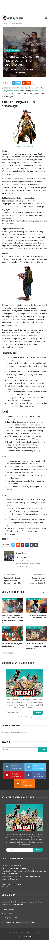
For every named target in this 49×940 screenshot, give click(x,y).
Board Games (9, 909)
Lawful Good (26, 539)
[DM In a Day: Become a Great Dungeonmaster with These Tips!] (36, 633)
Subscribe (38, 713)
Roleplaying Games (13, 50)
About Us (5, 887)
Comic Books (8, 913)
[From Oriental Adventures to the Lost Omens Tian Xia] (36, 605)
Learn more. (19, 904)
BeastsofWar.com (27, 146)
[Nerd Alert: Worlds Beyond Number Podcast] (12, 633)
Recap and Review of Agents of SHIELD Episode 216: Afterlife (12, 580)
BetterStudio (30, 936)
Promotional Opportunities (11, 884)
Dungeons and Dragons (13, 539)
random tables (13, 90)
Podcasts (6, 627)
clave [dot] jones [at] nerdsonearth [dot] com (17, 868)
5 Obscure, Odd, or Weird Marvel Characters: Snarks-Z (37, 580)
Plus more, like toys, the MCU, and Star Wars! (20, 922)
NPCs (4, 90)
